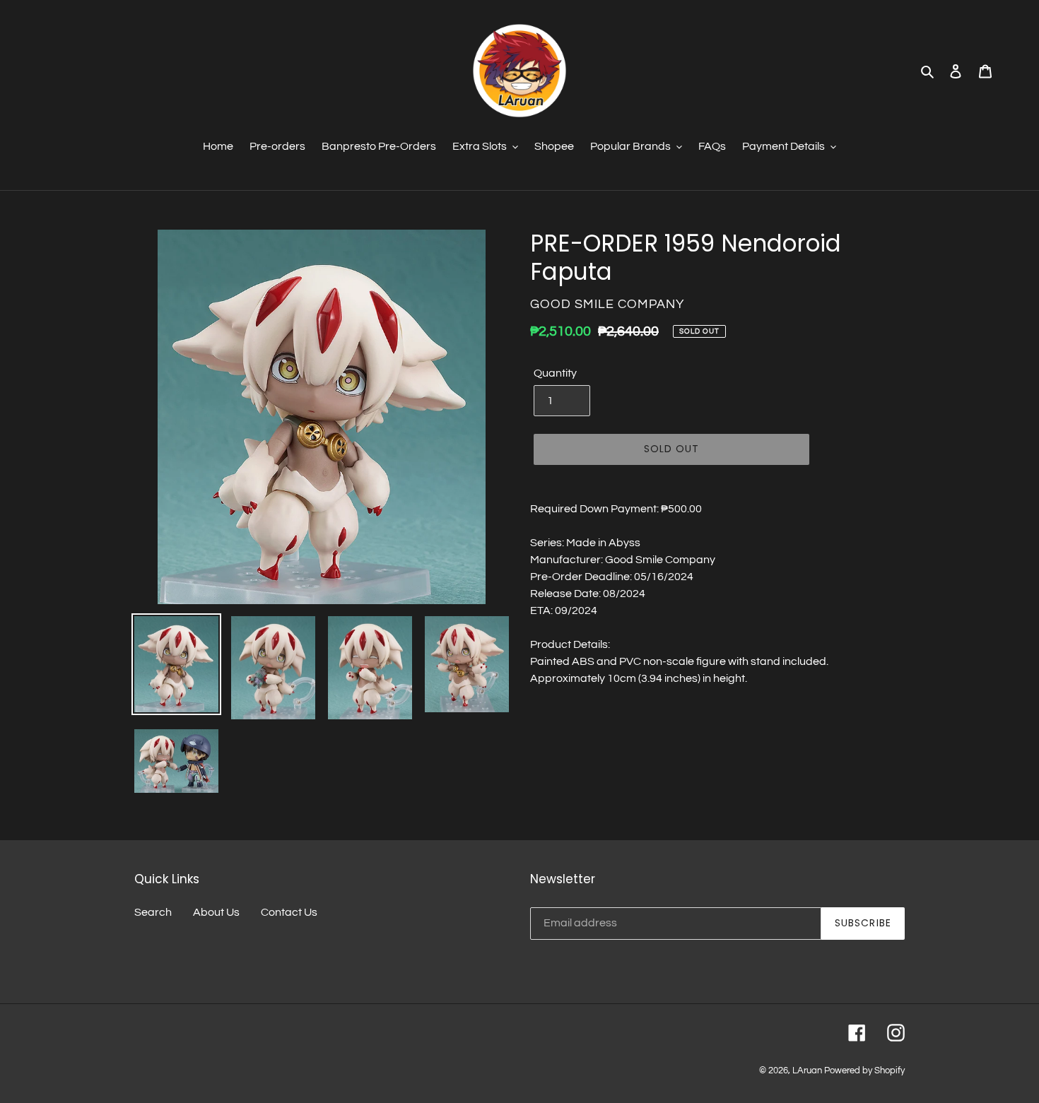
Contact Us (289, 912)
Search (153, 912)
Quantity (555, 373)
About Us (216, 912)
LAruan (807, 1070)
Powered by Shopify (864, 1070)
